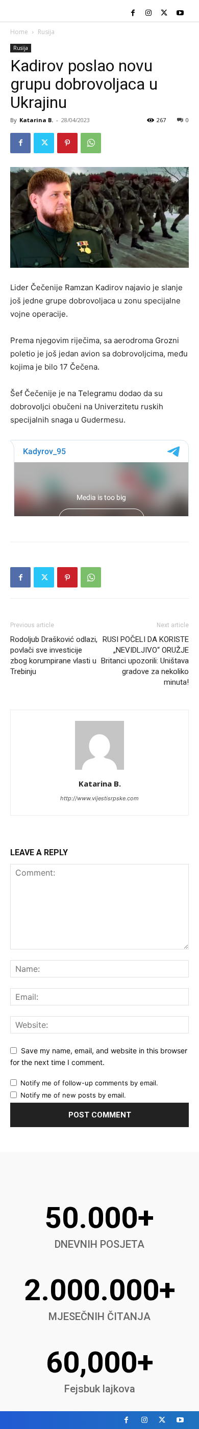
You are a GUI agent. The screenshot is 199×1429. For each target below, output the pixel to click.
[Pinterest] (67, 143)
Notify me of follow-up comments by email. (89, 1083)
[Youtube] (180, 13)
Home (19, 31)
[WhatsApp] (91, 143)
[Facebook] (133, 13)
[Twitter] (164, 13)
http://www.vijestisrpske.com (99, 798)
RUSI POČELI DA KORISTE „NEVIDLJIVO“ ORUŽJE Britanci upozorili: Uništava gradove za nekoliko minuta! (145, 661)
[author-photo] (99, 769)
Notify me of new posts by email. (73, 1095)
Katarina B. (36, 120)
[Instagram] (149, 13)
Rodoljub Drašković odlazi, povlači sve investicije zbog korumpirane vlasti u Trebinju (53, 655)
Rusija (46, 31)
